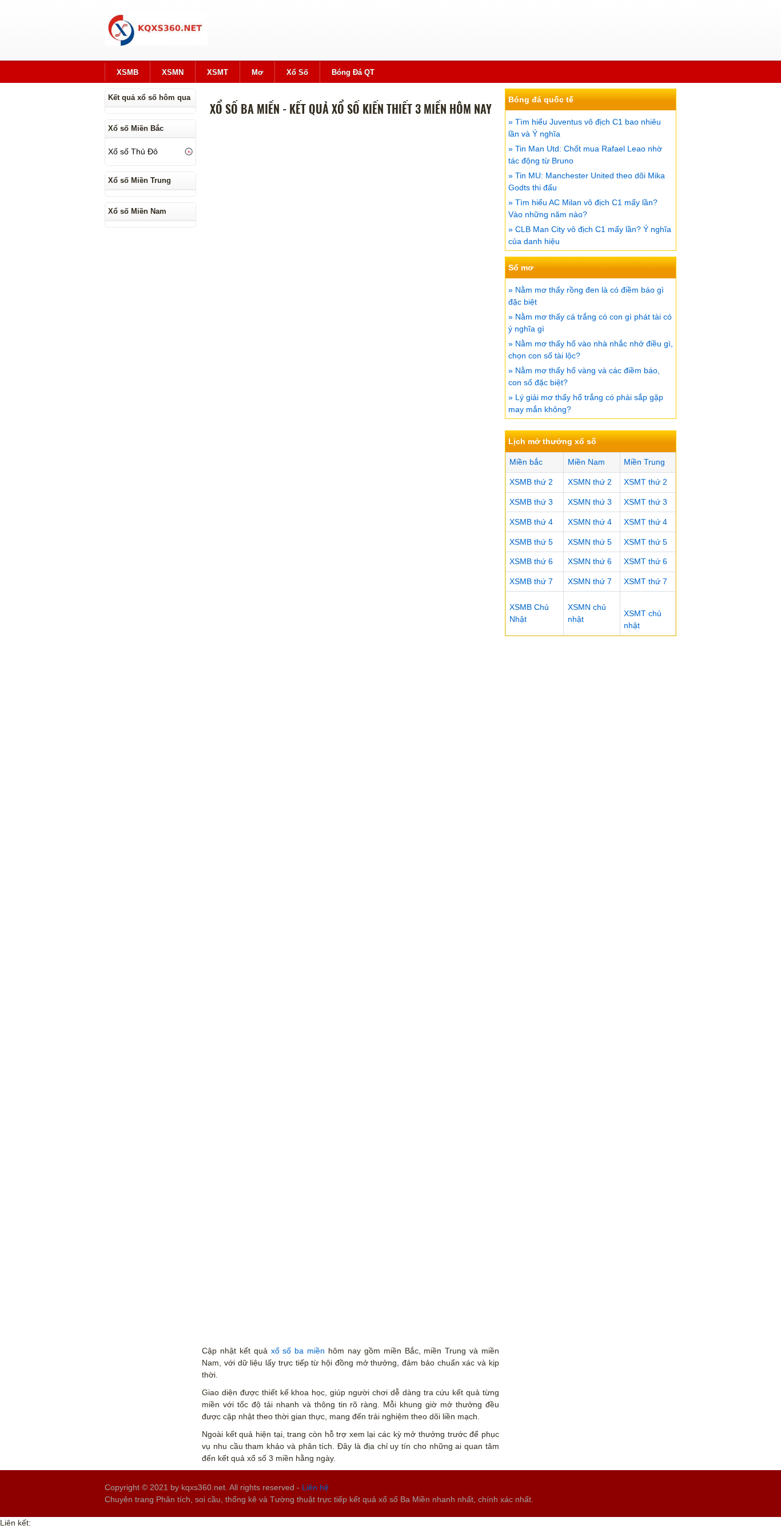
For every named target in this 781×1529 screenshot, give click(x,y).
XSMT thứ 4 (645, 521)
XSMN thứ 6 (590, 561)
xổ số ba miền (298, 1350)
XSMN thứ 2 (590, 481)
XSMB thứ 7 (531, 581)
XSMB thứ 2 (531, 481)
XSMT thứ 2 (645, 481)
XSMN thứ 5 (590, 541)
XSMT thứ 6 (645, 561)
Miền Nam (586, 461)
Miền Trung (644, 461)
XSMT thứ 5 (645, 541)
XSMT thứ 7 (645, 581)
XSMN (173, 72)
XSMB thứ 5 (531, 541)
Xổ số (297, 72)
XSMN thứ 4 (590, 521)
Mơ (257, 72)
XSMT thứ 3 (645, 501)
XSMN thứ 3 (590, 501)
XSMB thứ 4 (531, 521)
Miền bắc (526, 461)
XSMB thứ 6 (531, 561)
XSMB (127, 72)
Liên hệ (315, 1487)
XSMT (217, 72)
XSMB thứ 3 (531, 501)
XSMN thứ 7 (590, 581)
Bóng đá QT (353, 72)
